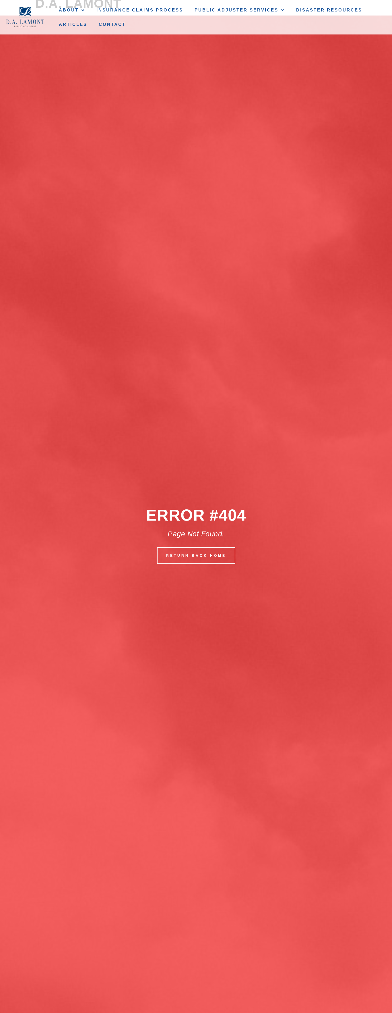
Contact (112, 24)
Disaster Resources (329, 9)
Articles (73, 24)
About (69, 9)
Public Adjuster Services (236, 9)
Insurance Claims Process (139, 9)
